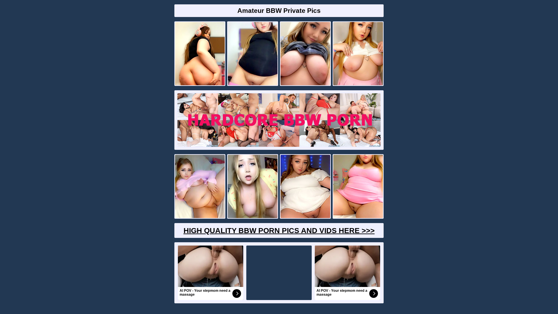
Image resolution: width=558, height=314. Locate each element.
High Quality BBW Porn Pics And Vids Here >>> (279, 230)
